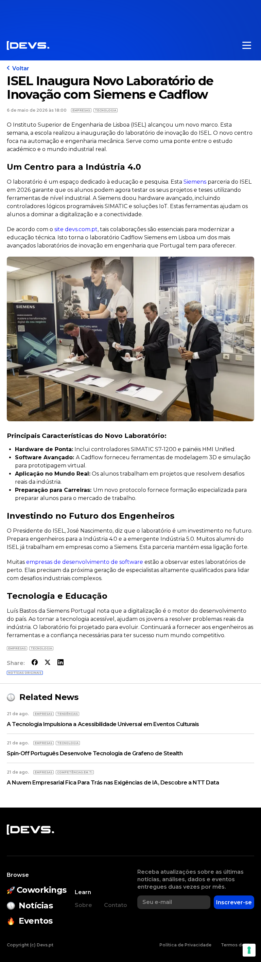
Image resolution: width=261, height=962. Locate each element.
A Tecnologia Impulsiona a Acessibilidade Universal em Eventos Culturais (103, 724)
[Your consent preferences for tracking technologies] (249, 950)
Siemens (194, 182)
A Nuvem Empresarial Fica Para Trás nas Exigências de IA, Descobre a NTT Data (113, 782)
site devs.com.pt (76, 229)
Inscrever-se (234, 902)
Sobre (83, 905)
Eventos (36, 921)
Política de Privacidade (185, 944)
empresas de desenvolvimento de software (84, 562)
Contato (115, 905)
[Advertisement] (130, 15)
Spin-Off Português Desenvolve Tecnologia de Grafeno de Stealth (94, 753)
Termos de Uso (237, 944)
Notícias (36, 905)
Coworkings (42, 890)
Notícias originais (24, 672)
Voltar (20, 68)
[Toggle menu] (246, 45)
